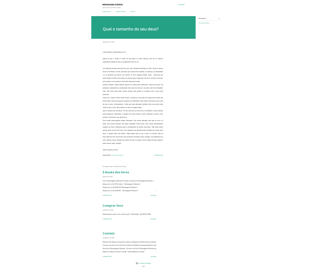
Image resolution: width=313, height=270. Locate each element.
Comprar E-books (121, 11)
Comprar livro (113, 206)
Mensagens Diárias (112, 4)
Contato (132, 11)
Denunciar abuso (204, 23)
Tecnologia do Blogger (144, 263)
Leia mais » (153, 195)
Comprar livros (106, 11)
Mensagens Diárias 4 (117, 155)
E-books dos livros (116, 172)
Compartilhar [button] (158, 155)
